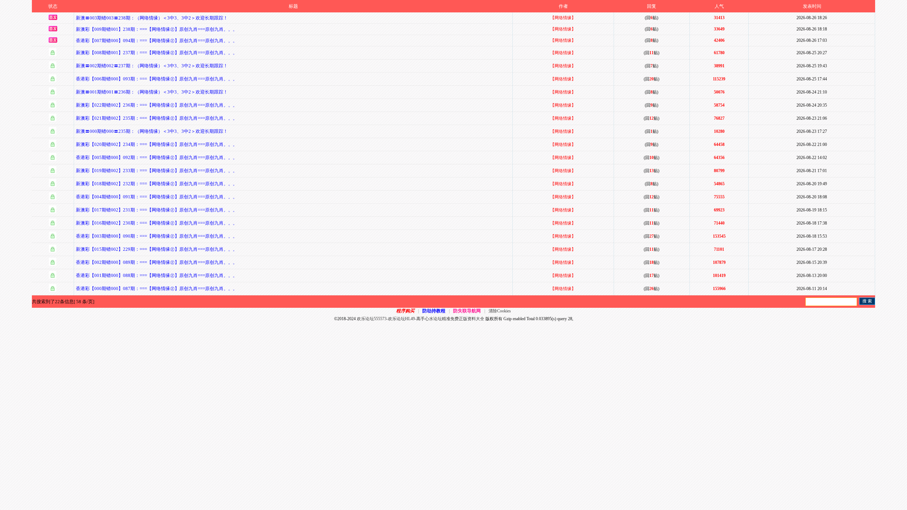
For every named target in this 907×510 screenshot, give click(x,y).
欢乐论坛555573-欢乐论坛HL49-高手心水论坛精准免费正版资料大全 (420, 318)
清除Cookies (500, 310)
